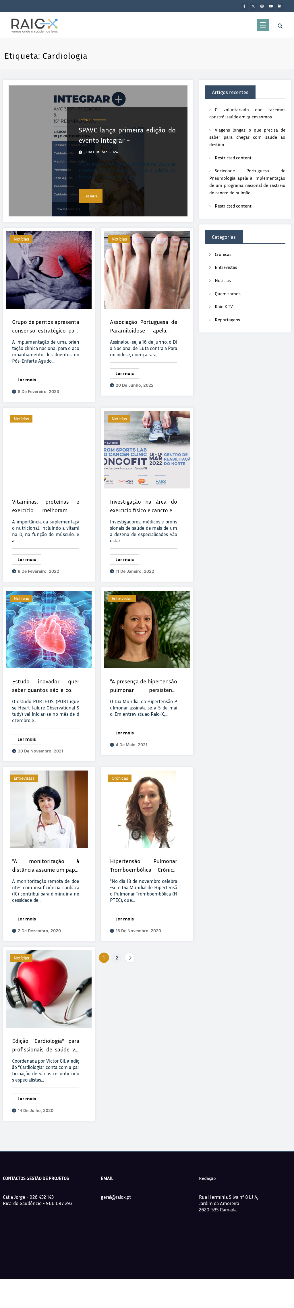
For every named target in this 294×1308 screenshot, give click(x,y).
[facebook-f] (244, 6)
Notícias (84, 120)
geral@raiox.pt (116, 1197)
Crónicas (120, 778)
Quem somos (228, 293)
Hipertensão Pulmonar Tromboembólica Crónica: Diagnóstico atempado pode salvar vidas (143, 865)
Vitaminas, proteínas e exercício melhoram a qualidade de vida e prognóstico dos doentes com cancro (45, 506)
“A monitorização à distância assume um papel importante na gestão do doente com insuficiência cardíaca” (45, 865)
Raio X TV (224, 306)
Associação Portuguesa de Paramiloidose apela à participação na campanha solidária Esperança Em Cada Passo (143, 326)
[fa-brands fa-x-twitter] (253, 6)
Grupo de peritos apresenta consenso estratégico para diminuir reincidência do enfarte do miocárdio (45, 326)
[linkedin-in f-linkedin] (279, 6)
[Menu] (263, 25)
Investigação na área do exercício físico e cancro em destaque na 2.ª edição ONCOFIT (143, 506)
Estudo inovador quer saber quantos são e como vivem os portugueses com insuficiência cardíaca (45, 686)
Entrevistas (122, 598)
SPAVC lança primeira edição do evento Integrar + (127, 135)
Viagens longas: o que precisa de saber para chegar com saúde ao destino (247, 137)
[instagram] (262, 6)
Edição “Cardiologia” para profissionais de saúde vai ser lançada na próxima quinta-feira (45, 1045)
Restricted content (233, 158)
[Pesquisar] (280, 26)
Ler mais (90, 196)
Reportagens (227, 319)
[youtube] (271, 6)
